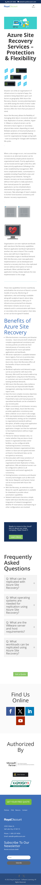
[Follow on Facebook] (10, 711)
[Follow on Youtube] (20, 720)
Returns (18, 810)
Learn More (16, 537)
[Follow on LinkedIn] (29, 711)
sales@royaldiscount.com (16, 836)
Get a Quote (20, 674)
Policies (7, 810)
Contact (25, 810)
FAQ (13, 810)
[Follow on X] (20, 711)
